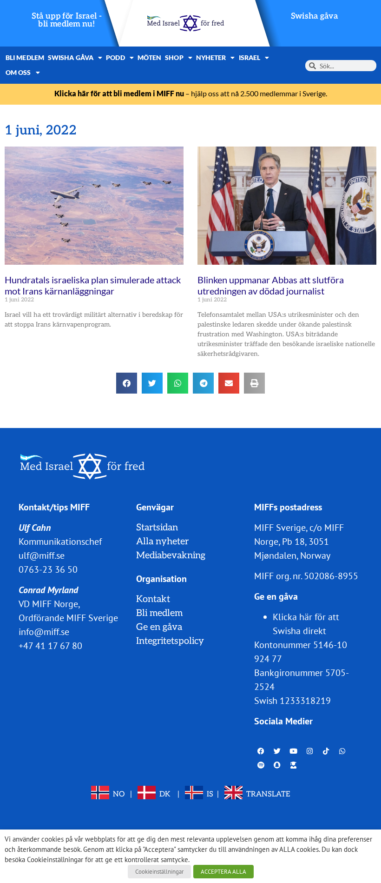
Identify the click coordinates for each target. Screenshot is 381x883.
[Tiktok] (326, 751)
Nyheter (211, 57)
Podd (115, 57)
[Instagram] (310, 751)
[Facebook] (261, 751)
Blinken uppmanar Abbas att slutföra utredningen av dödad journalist (270, 285)
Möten (150, 57)
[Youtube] (294, 751)
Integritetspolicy (170, 641)
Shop (174, 57)
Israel (250, 57)
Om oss (18, 72)
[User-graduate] (294, 765)
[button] (126, 383)
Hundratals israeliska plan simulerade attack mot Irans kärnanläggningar (93, 285)
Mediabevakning (170, 555)
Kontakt (153, 599)
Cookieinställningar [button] (159, 872)
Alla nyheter (162, 541)
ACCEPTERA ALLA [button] (223, 872)
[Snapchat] (277, 765)
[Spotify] (261, 765)
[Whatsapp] (342, 751)
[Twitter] (277, 751)
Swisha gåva (314, 16)
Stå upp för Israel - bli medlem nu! (67, 20)
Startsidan (157, 527)
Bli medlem (25, 57)
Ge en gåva (159, 627)
